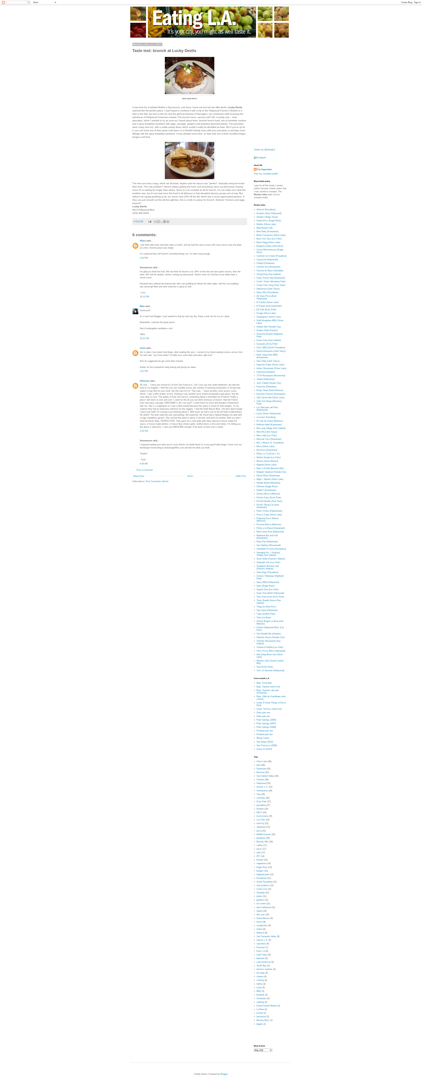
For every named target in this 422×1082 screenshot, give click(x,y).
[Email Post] (149, 221)
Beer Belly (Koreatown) (267, 231)
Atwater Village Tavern (267, 217)
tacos (259, 849)
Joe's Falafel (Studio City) (268, 383)
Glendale (260, 892)
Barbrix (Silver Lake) (266, 224)
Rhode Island (262, 738)
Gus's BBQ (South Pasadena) (270, 347)
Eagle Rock (262, 867)
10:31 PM (144, 338)
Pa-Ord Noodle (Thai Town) (269, 501)
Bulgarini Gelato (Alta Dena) (269, 246)
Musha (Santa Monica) (267, 461)
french (259, 922)
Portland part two (264, 734)
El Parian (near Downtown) (269, 306)
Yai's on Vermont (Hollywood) (270, 670)
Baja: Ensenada (264, 683)
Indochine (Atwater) (265, 372)
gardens (260, 900)
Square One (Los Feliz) (267, 589)
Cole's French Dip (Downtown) (270, 278)
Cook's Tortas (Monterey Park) (271, 281)
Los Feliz (260, 819)
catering (260, 1002)
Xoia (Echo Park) (264, 667)
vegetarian (261, 863)
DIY (258, 856)
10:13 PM (144, 296)
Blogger (223, 1074)
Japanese (261, 827)
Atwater (260, 809)
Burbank (260, 995)
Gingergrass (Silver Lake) (268, 317)
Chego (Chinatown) (265, 263)
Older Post (241, 476)
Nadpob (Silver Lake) (266, 464)
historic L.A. (262, 787)
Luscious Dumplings (266, 417)
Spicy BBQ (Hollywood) (267, 582)
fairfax (259, 984)
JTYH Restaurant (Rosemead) (270, 375)
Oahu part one (263, 712)
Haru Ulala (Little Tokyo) (267, 361)
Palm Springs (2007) (266, 723)
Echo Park (261, 801)
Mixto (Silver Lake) (265, 446)
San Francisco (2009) (266, 745)
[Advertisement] (267, 92)
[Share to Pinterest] (167, 221)
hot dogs (260, 973)
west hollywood (263, 907)
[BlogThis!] (158, 221)
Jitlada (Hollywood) (265, 379)
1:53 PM (144, 258)
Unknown (144, 381)
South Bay (261, 965)
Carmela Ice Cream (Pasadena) (271, 256)
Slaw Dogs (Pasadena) (267, 572)
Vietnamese (262, 790)
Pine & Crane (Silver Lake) (269, 514)
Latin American (263, 962)
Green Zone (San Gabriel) (268, 340)
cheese (259, 976)
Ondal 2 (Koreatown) (266, 490)
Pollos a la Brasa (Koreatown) (270, 528)
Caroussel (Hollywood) (267, 259)
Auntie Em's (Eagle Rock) (268, 220)
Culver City (261, 889)
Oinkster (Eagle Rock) (267, 486)
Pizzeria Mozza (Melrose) (268, 524)
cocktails (260, 798)
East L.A (260, 951)
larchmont (261, 1016)
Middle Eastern (263, 834)
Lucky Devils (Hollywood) (268, 413)
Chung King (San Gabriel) (268, 274)
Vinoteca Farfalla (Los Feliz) (269, 647)
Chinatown (261, 998)
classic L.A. (262, 940)
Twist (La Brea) (263, 617)
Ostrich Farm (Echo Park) (268, 497)
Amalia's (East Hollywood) (268, 213)
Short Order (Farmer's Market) (270, 559)
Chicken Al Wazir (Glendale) (269, 270)
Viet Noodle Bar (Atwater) (268, 633)
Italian (259, 911)
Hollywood (261, 783)
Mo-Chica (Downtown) (266, 450)
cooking (260, 980)
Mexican (260, 772)
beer (258, 765)
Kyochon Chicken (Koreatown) (270, 394)
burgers (260, 871)
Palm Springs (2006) (266, 720)
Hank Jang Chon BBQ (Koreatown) (267, 356)
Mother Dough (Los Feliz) (268, 457)
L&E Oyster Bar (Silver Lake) (270, 397)
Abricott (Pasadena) (265, 209)
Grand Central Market (266, 1005)
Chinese (260, 779)
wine (258, 852)
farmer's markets (264, 969)
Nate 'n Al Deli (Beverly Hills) (270, 468)
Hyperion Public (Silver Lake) (270, 364)
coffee (259, 845)
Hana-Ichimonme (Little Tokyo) (271, 351)
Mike (142, 306)
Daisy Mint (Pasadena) (267, 292)
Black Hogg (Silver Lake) (268, 242)
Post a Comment (144, 470)
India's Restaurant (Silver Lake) (271, 368)
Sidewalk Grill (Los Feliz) (268, 562)
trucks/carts (262, 816)
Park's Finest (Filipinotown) (269, 511)
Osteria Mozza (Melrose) (268, 493)
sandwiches (262, 925)
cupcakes (261, 943)
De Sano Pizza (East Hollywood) (266, 297)
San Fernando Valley (266, 936)
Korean (259, 860)
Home (190, 476)
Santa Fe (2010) (264, 749)
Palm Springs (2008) (266, 727)
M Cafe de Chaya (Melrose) (269, 421)
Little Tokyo (262, 954)
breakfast (260, 838)
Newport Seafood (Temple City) (271, 472)
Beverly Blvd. (262, 1020)
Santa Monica (263, 918)
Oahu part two (263, 716)
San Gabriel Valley (265, 776)
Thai (258, 794)
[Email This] (155, 221)
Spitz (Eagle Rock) (265, 586)
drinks (259, 896)
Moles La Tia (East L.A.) (268, 453)
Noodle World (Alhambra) (268, 483)
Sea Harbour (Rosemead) (268, 545)
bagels (259, 1024)
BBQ (258, 991)
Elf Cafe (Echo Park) (266, 309)
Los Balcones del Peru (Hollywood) (267, 408)
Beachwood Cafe (264, 228)
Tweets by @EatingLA (264, 149)
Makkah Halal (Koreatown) (269, 424)
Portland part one (264, 730)
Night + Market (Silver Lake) (269, 479)
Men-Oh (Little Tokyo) (266, 432)
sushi (259, 987)
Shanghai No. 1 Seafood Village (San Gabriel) (268, 554)
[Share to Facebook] (164, 221)
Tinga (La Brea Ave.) (266, 606)
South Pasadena (264, 881)
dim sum (260, 914)
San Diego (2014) (264, 742)
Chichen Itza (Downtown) (268, 267)
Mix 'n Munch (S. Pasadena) (270, 442)
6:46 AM (144, 463)
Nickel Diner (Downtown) (268, 475)
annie (142, 348)
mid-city (260, 823)
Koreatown (261, 878)
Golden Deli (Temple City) (268, 326)
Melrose (260, 932)
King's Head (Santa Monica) (269, 390)
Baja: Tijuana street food (268, 686)
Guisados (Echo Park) (267, 344)
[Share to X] (161, 221)
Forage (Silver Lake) (266, 313)
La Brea (260, 1009)
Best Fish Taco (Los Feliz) (269, 238)
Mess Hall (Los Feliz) (266, 435)
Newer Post (138, 476)
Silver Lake (261, 761)
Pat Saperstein (264, 169)
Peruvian (260, 947)
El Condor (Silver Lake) (267, 302)
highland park (262, 874)
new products (262, 885)
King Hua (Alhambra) (266, 386)
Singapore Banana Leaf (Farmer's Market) (267, 567)
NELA (259, 812)
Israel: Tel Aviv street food (269, 709)
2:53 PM (144, 431)
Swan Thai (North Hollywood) (270, 593)
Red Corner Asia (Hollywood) (270, 531)
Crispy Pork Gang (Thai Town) (270, 285)
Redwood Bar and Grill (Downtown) (267, 536)
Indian (259, 929)
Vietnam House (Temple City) (270, 637)
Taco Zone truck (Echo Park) (270, 596)
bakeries (260, 958)
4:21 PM (144, 371)
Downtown (261, 768)
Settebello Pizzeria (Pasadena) (271, 549)
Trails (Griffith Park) (265, 614)
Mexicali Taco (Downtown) (268, 439)
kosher (259, 1013)
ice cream (261, 903)
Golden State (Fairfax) (267, 330)
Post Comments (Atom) (157, 481)
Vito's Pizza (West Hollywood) (270, 651)
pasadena (261, 805)
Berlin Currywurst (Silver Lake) (271, 235)
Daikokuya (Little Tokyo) (268, 288)
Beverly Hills (262, 841)
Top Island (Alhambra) (266, 610)
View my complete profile (266, 173)
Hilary (143, 240)
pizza (259, 830)
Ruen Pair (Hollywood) (267, 541)
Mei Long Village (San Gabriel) (271, 428)
